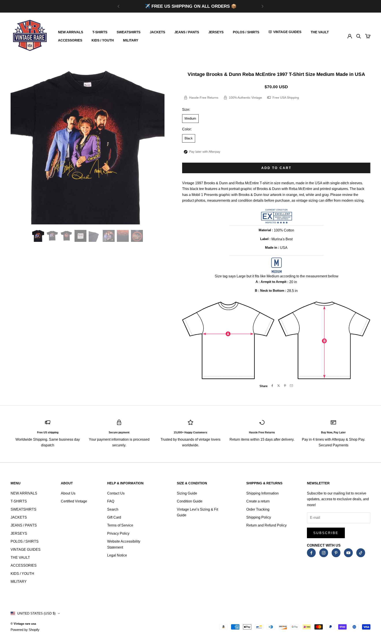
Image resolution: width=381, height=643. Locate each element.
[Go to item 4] (80, 236)
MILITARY (130, 40)
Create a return (258, 501)
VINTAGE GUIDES (26, 549)
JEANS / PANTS (186, 32)
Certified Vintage (74, 501)
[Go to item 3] (66, 236)
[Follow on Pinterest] (336, 552)
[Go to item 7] (123, 236)
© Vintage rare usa (23, 623)
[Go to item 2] (52, 236)
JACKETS (157, 32)
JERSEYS (216, 32)
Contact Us (116, 493)
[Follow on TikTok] (360, 552)
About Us (68, 493)
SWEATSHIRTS (128, 32)
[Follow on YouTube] (348, 552)
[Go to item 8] (137, 236)
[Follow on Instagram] (323, 552)
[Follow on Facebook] (311, 552)
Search (112, 509)
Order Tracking (257, 509)
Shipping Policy (258, 517)
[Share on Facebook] (272, 385)
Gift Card (114, 517)
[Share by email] (291, 385)
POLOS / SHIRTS (246, 32)
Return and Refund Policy (266, 525)
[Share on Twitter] (278, 385)
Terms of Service (120, 525)
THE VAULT (320, 32)
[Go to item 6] (109, 236)
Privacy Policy (118, 533)
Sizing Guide (187, 493)
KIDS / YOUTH (103, 40)
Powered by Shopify (25, 630)
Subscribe (325, 533)
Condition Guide (189, 501)
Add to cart (276, 168)
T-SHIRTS (99, 32)
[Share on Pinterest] (285, 385)
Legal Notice (117, 555)
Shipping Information (262, 493)
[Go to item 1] (38, 236)
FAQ (110, 501)
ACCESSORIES (70, 40)
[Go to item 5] (94, 236)
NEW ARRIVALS (70, 32)
